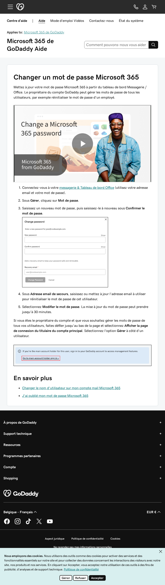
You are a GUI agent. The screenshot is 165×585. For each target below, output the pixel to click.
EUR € (151, 512)
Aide (41, 20)
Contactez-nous (101, 20)
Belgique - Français (18, 512)
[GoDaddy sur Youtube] (49, 523)
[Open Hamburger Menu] (8, 7)
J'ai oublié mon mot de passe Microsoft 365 (55, 395)
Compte (9, 467)
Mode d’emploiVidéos (67, 20)
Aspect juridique (54, 538)
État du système (131, 20)
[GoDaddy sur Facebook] (6, 523)
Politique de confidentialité (87, 538)
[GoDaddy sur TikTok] (28, 523)
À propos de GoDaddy (20, 422)
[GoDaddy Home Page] (21, 493)
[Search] (153, 45)
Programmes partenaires (22, 456)
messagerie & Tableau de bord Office (86, 187)
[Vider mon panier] (154, 7)
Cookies (115, 538)
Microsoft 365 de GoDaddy (44, 32)
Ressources (11, 444)
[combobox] (116, 45)
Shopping (10, 478)
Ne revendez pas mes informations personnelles (82, 547)
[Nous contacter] (136, 7)
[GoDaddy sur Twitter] (39, 523)
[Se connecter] (145, 7)
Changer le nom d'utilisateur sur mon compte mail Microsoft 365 (71, 388)
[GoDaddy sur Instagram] (17, 523)
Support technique (17, 433)
